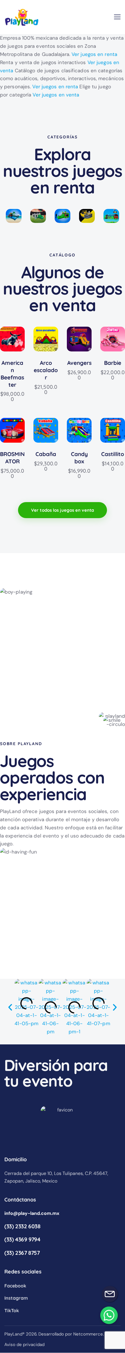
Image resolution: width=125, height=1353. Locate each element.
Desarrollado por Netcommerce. (71, 1334)
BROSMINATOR (12, 458)
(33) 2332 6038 (22, 1226)
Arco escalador (46, 370)
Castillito (112, 454)
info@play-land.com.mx (31, 1213)
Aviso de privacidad (24, 1344)
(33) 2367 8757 (22, 1252)
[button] (117, 17)
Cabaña (45, 454)
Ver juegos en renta (94, 54)
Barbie (112, 362)
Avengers (79, 362)
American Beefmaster (12, 373)
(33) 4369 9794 (22, 1239)
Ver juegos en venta (56, 95)
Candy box (79, 458)
